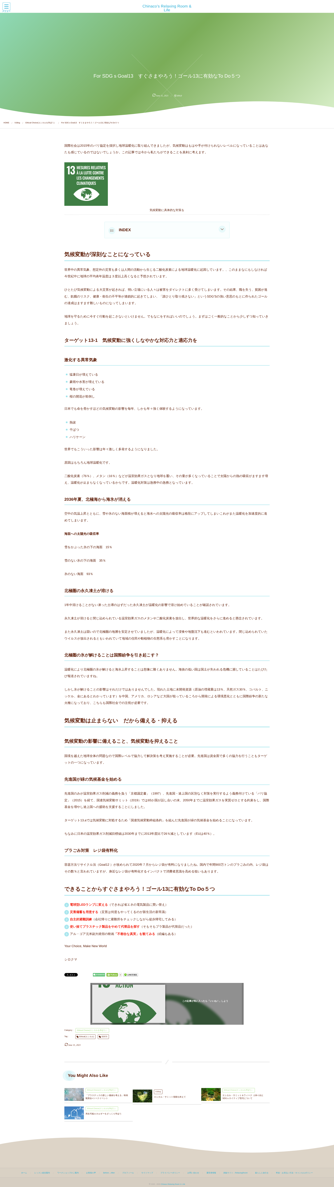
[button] (222, 230)
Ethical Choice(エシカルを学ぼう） (92, 1030)
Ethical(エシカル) (86, 1037)
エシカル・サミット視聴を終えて (170, 1097)
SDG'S (104, 1037)
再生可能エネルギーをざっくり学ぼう (104, 1114)
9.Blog (158, 1092)
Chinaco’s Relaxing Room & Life (167, 8)
